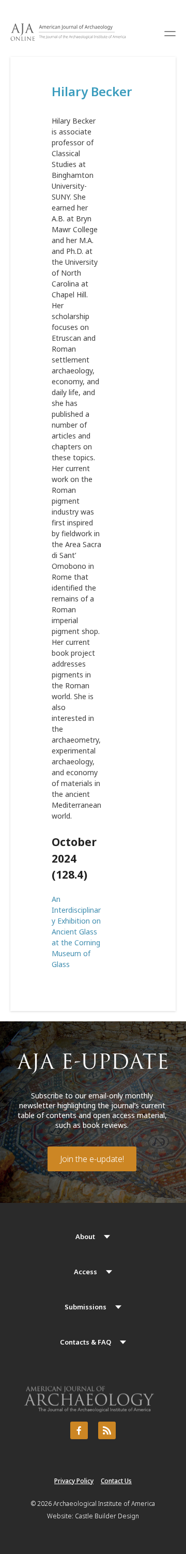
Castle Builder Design (107, 1516)
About (85, 1236)
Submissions (85, 1306)
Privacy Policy (74, 1480)
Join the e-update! (92, 1159)
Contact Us (116, 1480)
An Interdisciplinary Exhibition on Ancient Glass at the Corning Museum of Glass (76, 931)
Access (85, 1271)
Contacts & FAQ (85, 1342)
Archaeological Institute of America (104, 1503)
